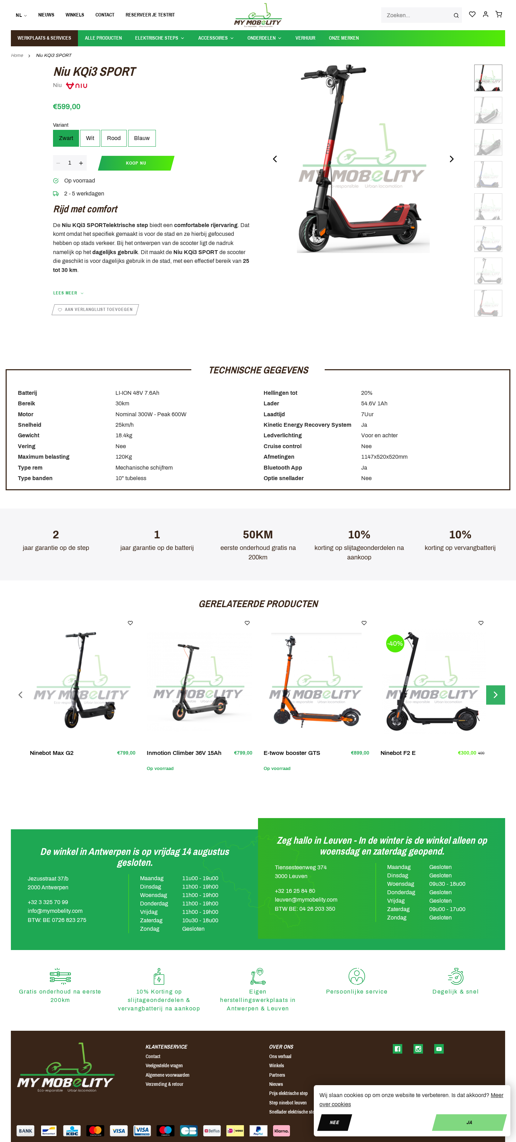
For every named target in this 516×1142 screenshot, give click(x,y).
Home (17, 55)
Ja (469, 1122)
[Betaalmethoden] (25, 1130)
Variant (60, 125)
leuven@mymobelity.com (306, 900)
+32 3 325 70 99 (48, 902)
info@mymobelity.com (55, 911)
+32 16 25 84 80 (295, 891)
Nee (334, 1122)
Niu (58, 85)
